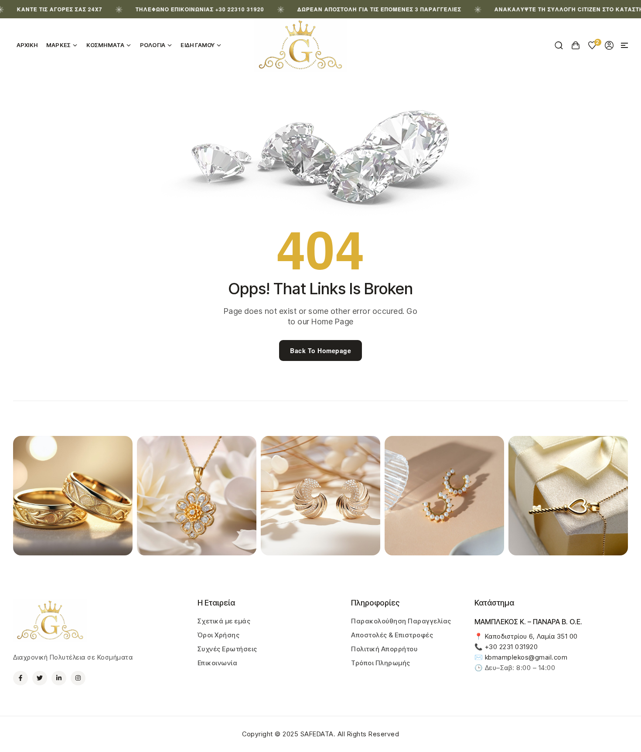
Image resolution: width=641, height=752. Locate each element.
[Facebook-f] (20, 678)
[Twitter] (39, 678)
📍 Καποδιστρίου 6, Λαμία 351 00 (526, 636)
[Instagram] (78, 678)
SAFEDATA (317, 734)
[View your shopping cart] (575, 45)
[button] (624, 45)
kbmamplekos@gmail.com (526, 657)
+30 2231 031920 (511, 647)
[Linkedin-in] (58, 678)
